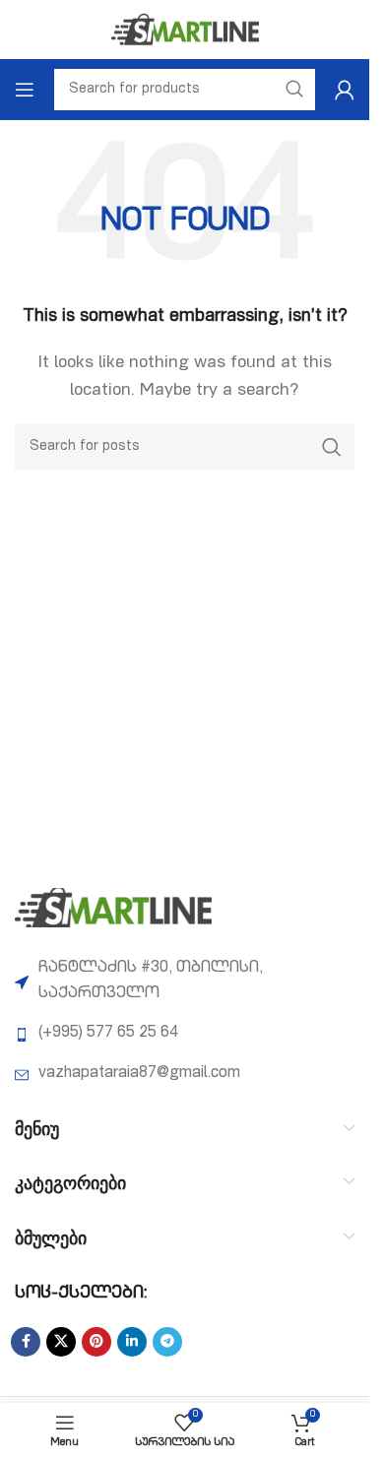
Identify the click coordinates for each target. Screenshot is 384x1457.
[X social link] (61, 1342)
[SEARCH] (331, 447)
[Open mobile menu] (24, 89)
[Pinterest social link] (96, 1342)
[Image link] (113, 909)
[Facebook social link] (25, 1342)
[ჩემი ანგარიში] (344, 89)
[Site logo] (185, 30)
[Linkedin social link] (132, 1342)
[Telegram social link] (167, 1342)
